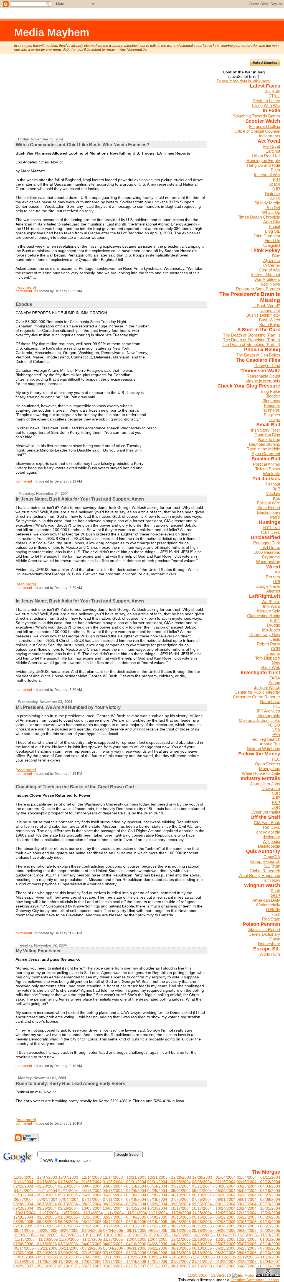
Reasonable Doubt (263, 376)
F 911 (275, 620)
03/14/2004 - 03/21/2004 (169, 1186)
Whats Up (271, 212)
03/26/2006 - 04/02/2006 (80, 1244)
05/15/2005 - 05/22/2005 (213, 1217)
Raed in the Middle (263, 449)
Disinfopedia (269, 846)
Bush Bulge (269, 324)
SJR (276, 188)
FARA (274, 678)
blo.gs (274, 419)
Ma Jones (271, 629)
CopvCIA (271, 856)
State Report (268, 507)
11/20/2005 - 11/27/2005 (80, 1239)
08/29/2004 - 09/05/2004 (169, 1204)
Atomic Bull (270, 744)
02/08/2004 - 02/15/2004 (213, 1182)
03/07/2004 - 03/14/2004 (124, 1186)
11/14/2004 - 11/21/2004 (125, 1213)
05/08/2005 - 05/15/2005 (169, 1217)
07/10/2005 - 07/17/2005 (35, 1226)
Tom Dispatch (267, 658)
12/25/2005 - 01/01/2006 (258, 1239)
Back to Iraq (269, 439)
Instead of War (267, 174)
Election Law (268, 512)
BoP (276, 488)
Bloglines (272, 414)
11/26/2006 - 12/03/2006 (80, 1261)
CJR (276, 793)
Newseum (271, 788)
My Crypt (271, 146)
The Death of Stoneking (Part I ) (251, 335)
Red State (271, 919)
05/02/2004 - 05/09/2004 (213, 1190)
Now (276, 662)
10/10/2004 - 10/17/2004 (169, 1208)
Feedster (272, 405)
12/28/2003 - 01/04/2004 (214, 1177)
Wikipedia (271, 841)
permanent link (27, 291)
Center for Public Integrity (257, 692)
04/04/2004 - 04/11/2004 (35, 1190)
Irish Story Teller (265, 430)
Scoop (274, 682)
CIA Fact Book (267, 822)
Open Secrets (267, 763)
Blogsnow (271, 400)
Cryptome (271, 557)
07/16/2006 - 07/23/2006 (124, 1252)
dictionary (271, 836)
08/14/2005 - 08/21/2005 (258, 1226)
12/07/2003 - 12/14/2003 (80, 1177)
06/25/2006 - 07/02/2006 (258, 1248)
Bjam (275, 170)
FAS (276, 734)
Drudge (273, 625)
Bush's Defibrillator (263, 315)
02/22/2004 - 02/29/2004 (35, 1186)
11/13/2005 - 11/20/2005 (36, 1239)
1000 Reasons (267, 552)
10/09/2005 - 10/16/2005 (80, 1235)
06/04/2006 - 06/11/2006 (124, 1248)
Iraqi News (270, 284)
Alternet (273, 591)
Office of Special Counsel (257, 131)
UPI (276, 581)
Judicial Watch (267, 687)
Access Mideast (265, 274)
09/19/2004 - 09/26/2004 (35, 1208)
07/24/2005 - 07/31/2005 (124, 1226)
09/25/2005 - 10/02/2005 (258, 1230)
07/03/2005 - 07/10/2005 (258, 1221)
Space (274, 184)
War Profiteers (267, 279)
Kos (276, 498)
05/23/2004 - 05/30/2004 (80, 1195)
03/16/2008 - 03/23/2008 (213, 1266)
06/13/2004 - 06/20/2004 (213, 1195)
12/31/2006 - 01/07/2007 (169, 1261)
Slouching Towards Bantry (256, 116)
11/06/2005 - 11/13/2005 (258, 1235)
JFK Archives (268, 711)
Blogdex (272, 396)
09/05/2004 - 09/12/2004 (213, 1204)
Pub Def (272, 207)
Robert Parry (268, 644)
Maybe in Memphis (262, 380)
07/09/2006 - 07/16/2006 (80, 1252)
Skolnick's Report (264, 929)
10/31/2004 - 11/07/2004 (37, 1213)
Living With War (266, 105)
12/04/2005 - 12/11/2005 (169, 1239)
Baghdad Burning (264, 444)
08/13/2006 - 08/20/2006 (213, 1252)
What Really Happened (259, 875)
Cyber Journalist (265, 812)
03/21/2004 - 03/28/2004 (213, 1186)
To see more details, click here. (244, 81)
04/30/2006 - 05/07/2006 (213, 1244)
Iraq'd (275, 517)
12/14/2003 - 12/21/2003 (124, 1177)
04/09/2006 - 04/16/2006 (124, 1244)
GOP (275, 895)
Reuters (273, 577)
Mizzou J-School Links (259, 720)
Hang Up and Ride (263, 165)
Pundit (274, 226)
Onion (274, 939)
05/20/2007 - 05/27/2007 (80, 1266)
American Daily (266, 900)
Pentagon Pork (266, 542)
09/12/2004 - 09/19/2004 (258, 1204)
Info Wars (271, 606)
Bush (275, 890)
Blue (276, 255)
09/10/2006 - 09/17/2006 (36, 1257)
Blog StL (272, 231)
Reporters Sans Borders (258, 288)
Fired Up (272, 240)
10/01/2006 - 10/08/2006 (81, 1257)
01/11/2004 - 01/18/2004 (35, 1182)
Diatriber (272, 193)
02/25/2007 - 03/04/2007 (258, 1261)
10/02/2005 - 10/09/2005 (36, 1235)
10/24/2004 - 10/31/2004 (258, 1208)
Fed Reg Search (265, 739)
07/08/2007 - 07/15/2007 (124, 1266)
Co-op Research (265, 861)
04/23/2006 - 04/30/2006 (169, 1244)
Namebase (270, 701)
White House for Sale (261, 773)
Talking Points (267, 468)
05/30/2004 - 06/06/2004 (124, 1195)
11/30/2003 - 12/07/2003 (35, 1177)
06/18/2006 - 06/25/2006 (213, 1248)
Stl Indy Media (267, 203)
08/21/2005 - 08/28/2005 (35, 1230)
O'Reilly (273, 909)
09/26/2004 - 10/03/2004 (80, 1208)
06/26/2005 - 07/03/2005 (213, 1221)
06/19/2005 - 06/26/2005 (169, 1221)
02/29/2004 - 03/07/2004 (80, 1186)
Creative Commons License (254, 1280)
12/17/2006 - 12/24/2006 (124, 1261)
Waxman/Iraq (268, 561)
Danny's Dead (267, 365)
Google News (267, 586)
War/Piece (271, 601)
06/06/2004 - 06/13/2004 (169, 1195)
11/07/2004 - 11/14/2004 (81, 1213)
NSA (276, 729)
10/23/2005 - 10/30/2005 (170, 1235)
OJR (276, 807)
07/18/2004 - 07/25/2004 (169, 1199)
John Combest (266, 236)
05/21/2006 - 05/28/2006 (80, 1248)
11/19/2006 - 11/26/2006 (35, 1261)
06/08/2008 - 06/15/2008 (258, 1266)
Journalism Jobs (265, 783)
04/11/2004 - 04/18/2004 (80, 1190)
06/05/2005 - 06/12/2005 (80, 1221)
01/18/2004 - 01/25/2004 (80, 1182)
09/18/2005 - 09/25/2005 (213, 1230)
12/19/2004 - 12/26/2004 (258, 1213)
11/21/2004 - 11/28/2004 (169, 1213)
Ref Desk (271, 827)
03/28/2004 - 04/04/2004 (258, 1186)
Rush (275, 914)
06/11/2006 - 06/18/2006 (169, 1248)
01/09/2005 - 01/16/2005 (80, 1217)
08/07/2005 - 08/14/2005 (213, 1226)
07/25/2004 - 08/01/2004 (213, 1199)
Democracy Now (264, 634)
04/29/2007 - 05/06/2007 (35, 1266)
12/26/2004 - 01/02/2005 (35, 1217)
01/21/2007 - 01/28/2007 (213, 1261)
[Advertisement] (110, 97)
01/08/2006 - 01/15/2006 (35, 1244)
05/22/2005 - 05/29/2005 (258, 1217)
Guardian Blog (267, 434)
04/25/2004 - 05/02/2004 (169, 1190)
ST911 (274, 96)
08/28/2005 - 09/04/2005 (80, 1230)
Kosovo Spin (268, 611)
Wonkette (271, 473)
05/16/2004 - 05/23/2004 (35, 1195)
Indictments (269, 136)
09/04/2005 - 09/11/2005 (124, 1230)
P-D (276, 179)
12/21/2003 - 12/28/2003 (169, 1177)
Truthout (272, 484)
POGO (273, 725)
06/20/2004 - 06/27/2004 (258, 1195)
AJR (276, 798)
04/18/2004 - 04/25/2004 (124, 1190)
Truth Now (271, 880)
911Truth (272, 91)
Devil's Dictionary (264, 934)
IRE (276, 706)
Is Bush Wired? (266, 305)
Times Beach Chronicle (259, 217)
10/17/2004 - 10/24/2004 (213, 1208)
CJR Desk (270, 532)
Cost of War (269, 270)
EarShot (272, 151)
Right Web (270, 667)
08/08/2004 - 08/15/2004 (35, 1204)
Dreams (272, 653)
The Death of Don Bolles (258, 355)
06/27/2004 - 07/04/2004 (35, 1199)
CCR (275, 648)
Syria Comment (266, 453)
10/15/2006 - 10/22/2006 (125, 1257)
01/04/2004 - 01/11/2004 (258, 1177)
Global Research (265, 870)
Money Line (269, 768)
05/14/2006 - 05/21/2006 (35, 1248)
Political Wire (268, 503)
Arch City (271, 221)
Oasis (274, 639)
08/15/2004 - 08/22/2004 (80, 1204)
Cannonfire (270, 310)
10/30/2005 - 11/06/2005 (214, 1235)
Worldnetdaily (268, 904)
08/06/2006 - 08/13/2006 (169, 1252)
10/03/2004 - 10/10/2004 (124, 1208)
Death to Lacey (266, 100)
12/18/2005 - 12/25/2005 (213, 1239)
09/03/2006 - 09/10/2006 (258, 1252)
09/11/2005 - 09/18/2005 (169, 1230)
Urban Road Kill (266, 155)
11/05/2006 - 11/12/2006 (214, 1257)
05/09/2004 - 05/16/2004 (258, 1190)
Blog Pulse (270, 391)
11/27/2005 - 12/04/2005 (124, 1239)
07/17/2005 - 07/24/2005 (80, 1226)
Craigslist (271, 245)
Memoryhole (268, 715)
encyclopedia (268, 832)
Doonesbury (269, 943)
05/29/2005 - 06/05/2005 (35, 1221)
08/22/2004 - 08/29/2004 (124, 1204)
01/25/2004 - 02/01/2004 (124, 1182)
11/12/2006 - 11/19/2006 (258, 1257)
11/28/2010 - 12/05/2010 (209, 1275)
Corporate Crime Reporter (256, 696)
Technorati (271, 410)
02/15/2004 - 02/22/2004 (258, 1182)
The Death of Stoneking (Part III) (251, 344)
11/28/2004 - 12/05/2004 (213, 1213)
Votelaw (273, 493)
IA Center (271, 265)
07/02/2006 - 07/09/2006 (35, 1252)
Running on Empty (263, 160)
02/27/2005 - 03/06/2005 (124, 1217)
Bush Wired (269, 319)
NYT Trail (271, 527)
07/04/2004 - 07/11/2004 (80, 1199)
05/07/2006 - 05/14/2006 (258, 1244)
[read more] (26, 287)
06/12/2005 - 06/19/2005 (124, 1221)
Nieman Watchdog (263, 748)
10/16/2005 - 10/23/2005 (125, 1235)
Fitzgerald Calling (264, 126)
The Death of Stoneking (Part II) (251, 339)
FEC (276, 759)
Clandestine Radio (263, 615)
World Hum (270, 954)
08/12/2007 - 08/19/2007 (169, 1266)
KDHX (274, 198)
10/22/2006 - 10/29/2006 (170, 1257)
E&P (276, 802)
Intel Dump (270, 547)
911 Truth (271, 866)
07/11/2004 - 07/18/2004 (124, 1199)
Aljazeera (271, 260)
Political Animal (266, 464)
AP (277, 572)
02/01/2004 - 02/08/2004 (169, 1182)
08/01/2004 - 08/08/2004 (258, 1199)
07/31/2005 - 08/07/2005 (169, 1226)
